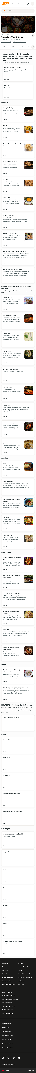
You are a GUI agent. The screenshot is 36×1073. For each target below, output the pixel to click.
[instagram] (14, 1059)
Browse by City (6, 981)
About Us (5, 963)
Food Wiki (21, 981)
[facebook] (8, 1059)
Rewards (4, 974)
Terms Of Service (6, 1023)
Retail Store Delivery (8, 996)
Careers (20, 970)
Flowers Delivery (7, 1003)
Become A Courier (23, 967)
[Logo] (6, 3)
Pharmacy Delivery (8, 1013)
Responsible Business (8, 984)
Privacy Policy (5, 1027)
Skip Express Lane (7, 977)
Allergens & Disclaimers (19, 42)
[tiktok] (19, 1059)
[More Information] (33, 35)
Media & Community (24, 974)
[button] (15, 46)
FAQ (3, 967)
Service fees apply (6, 42)
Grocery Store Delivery (9, 1006)
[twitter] (3, 1059)
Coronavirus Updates (7, 1044)
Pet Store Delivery (7, 1010)
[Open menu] (32, 4)
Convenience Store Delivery (10, 999)
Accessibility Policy (7, 1035)
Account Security (6, 1039)
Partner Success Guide (25, 977)
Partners (20, 963)
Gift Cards (5, 970)
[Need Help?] (27, 4)
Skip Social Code (6, 1031)
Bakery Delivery (7, 992)
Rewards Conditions (7, 1048)
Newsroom (21, 984)
